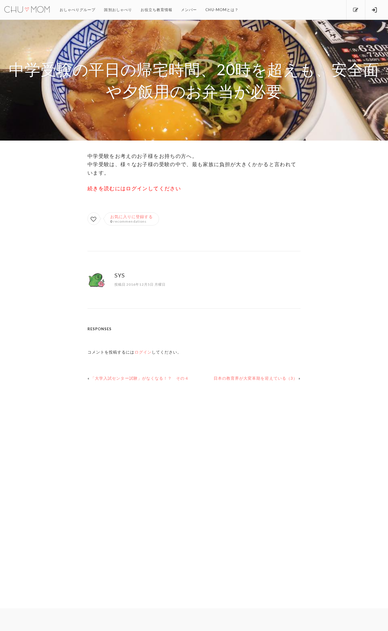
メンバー (189, 9)
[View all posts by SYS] (96, 285)
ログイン (143, 352)
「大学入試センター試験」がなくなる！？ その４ (140, 378)
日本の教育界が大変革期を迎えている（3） (255, 378)
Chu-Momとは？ (222, 9)
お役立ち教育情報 (156, 9)
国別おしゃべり (118, 9)
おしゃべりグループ (77, 9)
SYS (119, 275)
